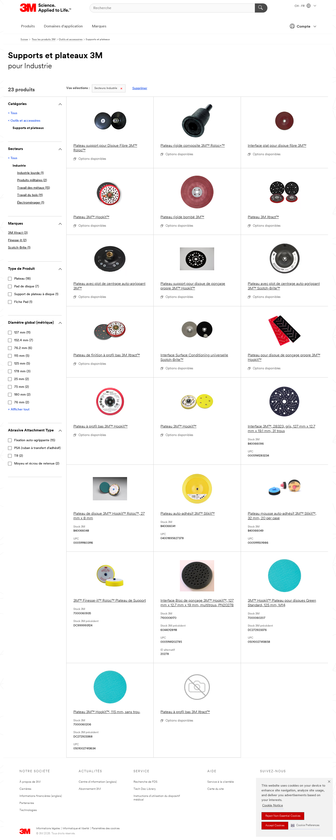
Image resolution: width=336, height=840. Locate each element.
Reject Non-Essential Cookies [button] (282, 816)
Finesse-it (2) (17, 240)
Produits (28, 26)
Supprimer (139, 88)
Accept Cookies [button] (274, 825)
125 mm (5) (22, 363)
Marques (99, 26)
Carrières (25, 789)
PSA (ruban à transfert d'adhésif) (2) (39, 448)
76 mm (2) (21, 402)
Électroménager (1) (30, 203)
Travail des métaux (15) (33, 188)
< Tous (12, 113)
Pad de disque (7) (26, 286)
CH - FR (300, 6)
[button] (305, 825)
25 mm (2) (21, 379)
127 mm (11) (22, 332)
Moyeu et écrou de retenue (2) (36, 463)
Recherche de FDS (145, 781)
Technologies (28, 810)
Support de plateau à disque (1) (36, 294)
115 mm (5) (21, 356)
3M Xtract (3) (18, 233)
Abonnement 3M (90, 789)
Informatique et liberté (76, 828)
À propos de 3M (29, 781)
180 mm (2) (22, 394)
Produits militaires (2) (32, 180)
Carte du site (215, 789)
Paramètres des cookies (106, 828)
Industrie (105, 88)
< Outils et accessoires (24, 121)
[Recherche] (261, 8)
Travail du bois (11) (30, 195)
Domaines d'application (63, 26)
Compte (303, 27)
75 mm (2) (21, 387)
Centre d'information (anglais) (98, 781)
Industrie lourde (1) (30, 173)
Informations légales (48, 828)
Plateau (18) (22, 279)
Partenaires (26, 803)
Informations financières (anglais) (40, 796)
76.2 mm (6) (23, 348)
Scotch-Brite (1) (19, 247)
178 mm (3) (22, 371)
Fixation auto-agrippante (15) (34, 440)
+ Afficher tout (18, 409)
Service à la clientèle (220, 781)
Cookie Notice (272, 805)
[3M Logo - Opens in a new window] (46, 8)
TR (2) (18, 456)
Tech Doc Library (144, 789)
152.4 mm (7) (23, 340)
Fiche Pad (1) (23, 302)
